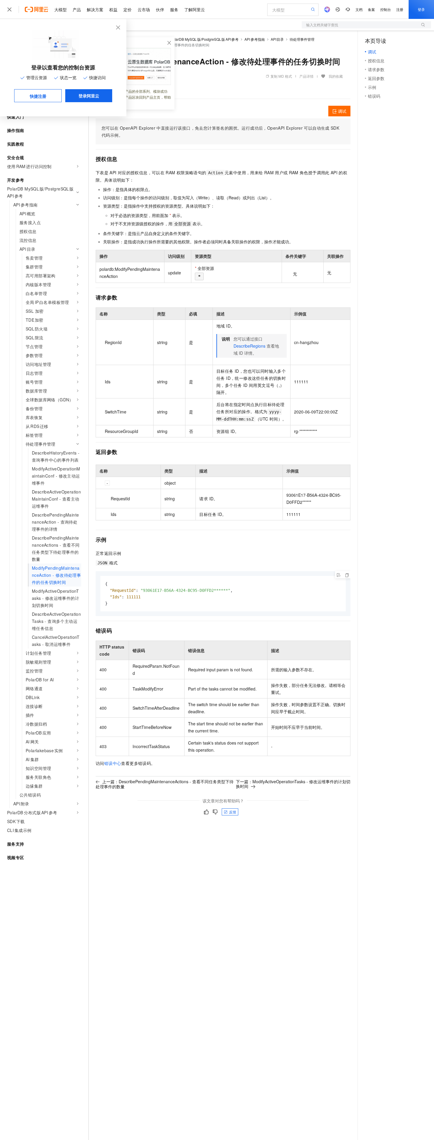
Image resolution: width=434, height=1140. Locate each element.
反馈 (232, 811)
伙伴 (160, 9)
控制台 (385, 9)
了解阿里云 (194, 9)
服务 (174, 9)
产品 (77, 9)
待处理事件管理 (302, 39)
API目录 (277, 39)
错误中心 (112, 763)
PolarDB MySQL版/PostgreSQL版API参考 (204, 39)
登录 (421, 9)
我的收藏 (336, 76)
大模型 (60, 9)
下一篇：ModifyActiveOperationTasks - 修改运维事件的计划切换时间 (293, 784)
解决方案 (95, 9)
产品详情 (306, 76)
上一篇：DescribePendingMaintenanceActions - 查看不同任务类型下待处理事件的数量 (165, 784)
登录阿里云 (89, 96)
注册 (399, 9)
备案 (371, 9)
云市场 (144, 9)
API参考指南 (254, 39)
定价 (127, 9)
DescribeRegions (249, 346)
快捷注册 (38, 96)
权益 (113, 9)
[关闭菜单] (9, 9)
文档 (359, 9)
